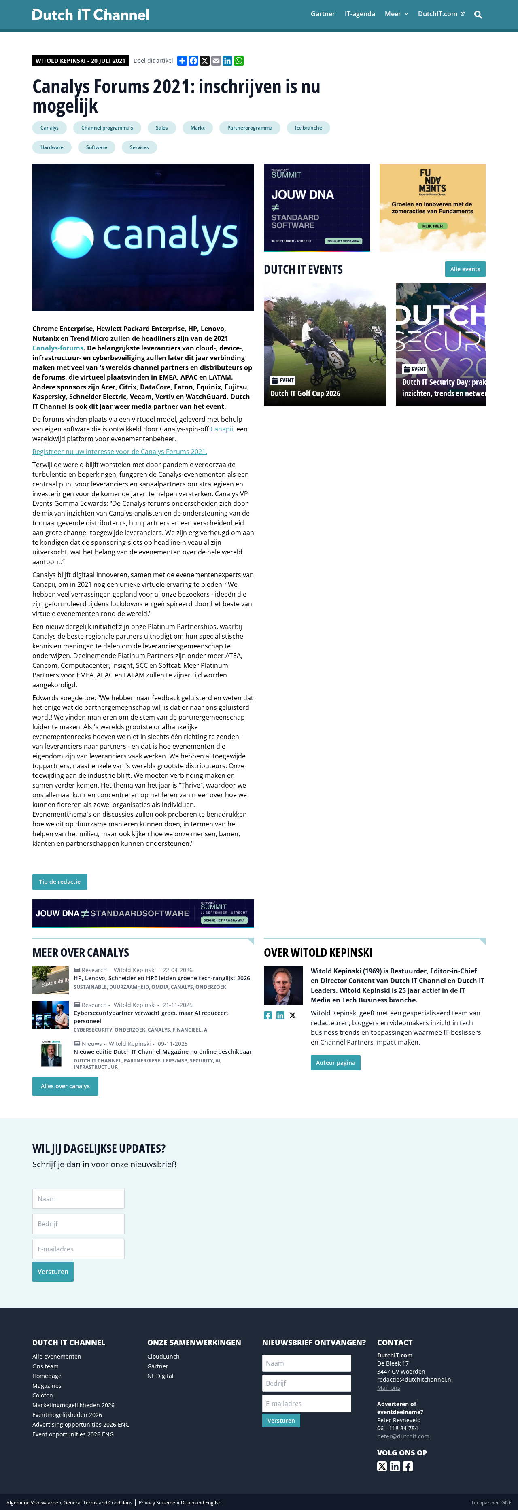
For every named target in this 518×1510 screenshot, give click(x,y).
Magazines (47, 1385)
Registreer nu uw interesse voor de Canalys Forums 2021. (119, 451)
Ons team (45, 1366)
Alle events (465, 269)
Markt (198, 127)
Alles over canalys (65, 1086)
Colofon (42, 1395)
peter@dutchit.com (403, 1436)
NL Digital (160, 1376)
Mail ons (388, 1387)
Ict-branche (308, 127)
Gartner (157, 1366)
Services (139, 147)
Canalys (49, 127)
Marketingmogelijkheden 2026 (73, 1405)
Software (96, 147)
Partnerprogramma (249, 127)
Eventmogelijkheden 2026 (67, 1415)
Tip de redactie (60, 882)
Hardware (52, 147)
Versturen (53, 1271)
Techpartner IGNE (491, 1502)
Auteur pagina (335, 1062)
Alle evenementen (56, 1356)
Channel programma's (107, 127)
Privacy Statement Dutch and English (180, 1502)
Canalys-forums (57, 348)
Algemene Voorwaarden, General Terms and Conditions (70, 1502)
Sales (162, 127)
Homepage (47, 1376)
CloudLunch (163, 1356)
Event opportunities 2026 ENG (73, 1434)
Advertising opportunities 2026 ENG (81, 1424)
